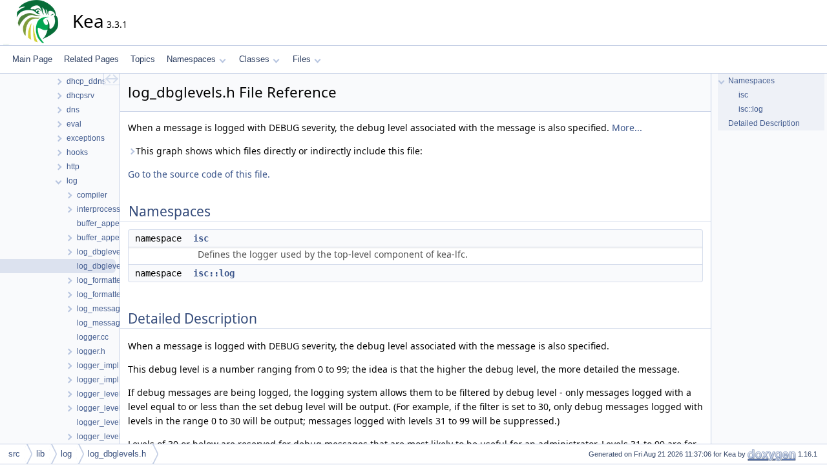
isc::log (214, 273)
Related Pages (91, 59)
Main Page (32, 59)
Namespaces (191, 59)
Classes (254, 59)
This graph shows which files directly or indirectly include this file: (279, 151)
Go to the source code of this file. (199, 174)
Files (302, 59)
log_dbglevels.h (117, 454)
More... (627, 127)
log (66, 454)
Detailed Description (764, 123)
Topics (143, 59)
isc (201, 238)
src (14, 454)
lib (40, 454)
